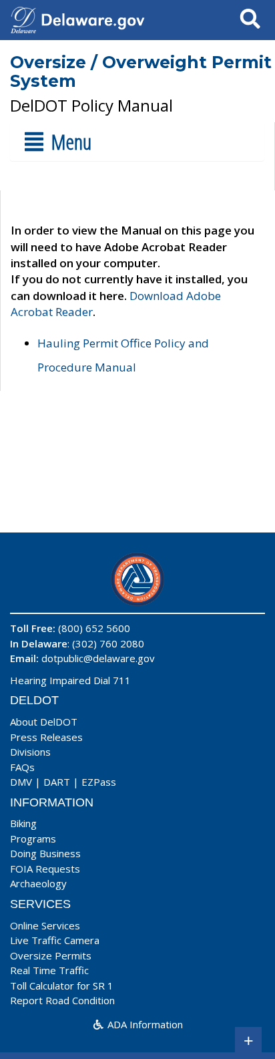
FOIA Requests (45, 868)
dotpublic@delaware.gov (98, 658)
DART (56, 781)
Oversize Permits (50, 955)
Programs (33, 838)
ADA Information (144, 1024)
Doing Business (45, 853)
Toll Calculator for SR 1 (61, 985)
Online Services (45, 925)
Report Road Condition (62, 1000)
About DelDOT (43, 721)
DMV (21, 781)
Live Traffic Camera (54, 940)
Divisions (30, 751)
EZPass (98, 781)
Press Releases (46, 737)
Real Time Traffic (49, 970)
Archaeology (38, 883)
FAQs (22, 767)
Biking (23, 823)
